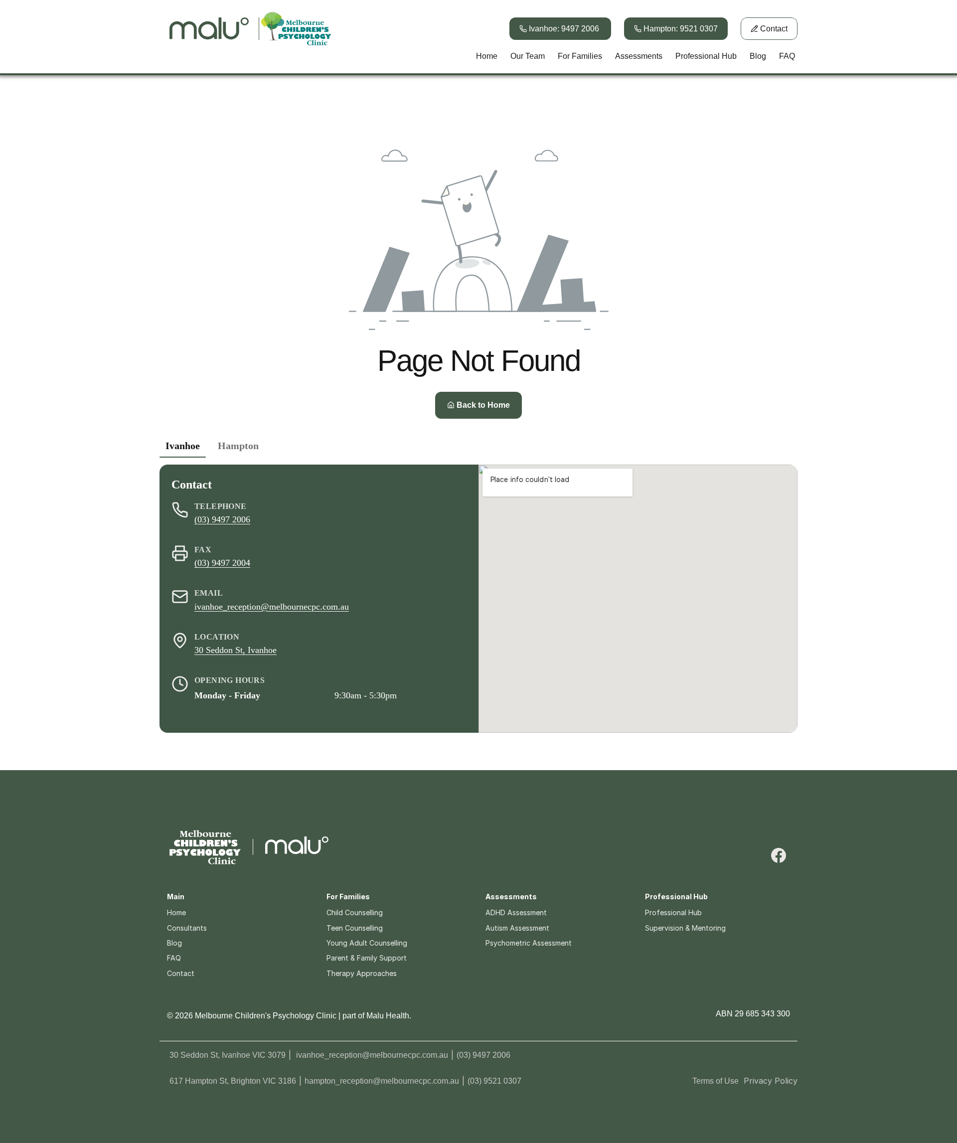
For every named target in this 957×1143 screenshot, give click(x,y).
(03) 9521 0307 (494, 1081)
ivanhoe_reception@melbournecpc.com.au (271, 606)
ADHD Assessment (516, 912)
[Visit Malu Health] (296, 847)
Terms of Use (715, 1081)
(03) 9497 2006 (222, 519)
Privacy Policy (771, 1081)
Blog (174, 943)
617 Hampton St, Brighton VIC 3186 (232, 1081)
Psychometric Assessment (528, 943)
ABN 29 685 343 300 (753, 1013)
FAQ (174, 958)
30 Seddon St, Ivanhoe (235, 649)
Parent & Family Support (366, 958)
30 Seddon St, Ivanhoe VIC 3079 (227, 1055)
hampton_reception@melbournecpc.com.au (382, 1081)
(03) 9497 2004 (222, 563)
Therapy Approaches (361, 973)
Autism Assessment (517, 928)
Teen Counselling (354, 928)
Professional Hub (673, 912)
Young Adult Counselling (366, 943)
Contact (180, 973)
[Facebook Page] (779, 855)
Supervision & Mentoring (685, 928)
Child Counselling (354, 912)
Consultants (187, 928)
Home (176, 912)
